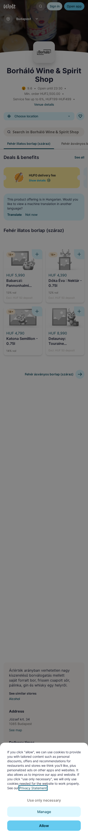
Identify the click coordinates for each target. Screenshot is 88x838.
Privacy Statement (33, 788)
